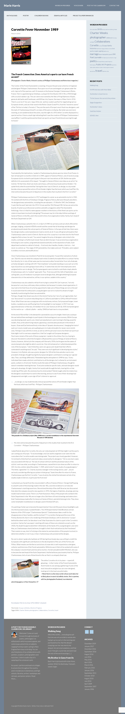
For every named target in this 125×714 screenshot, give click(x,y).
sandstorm (97, 67)
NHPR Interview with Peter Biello (100, 89)
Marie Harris (12, 5)
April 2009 (88, 684)
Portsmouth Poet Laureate (102, 61)
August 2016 (88, 654)
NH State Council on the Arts (108, 57)
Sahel (94, 67)
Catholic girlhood (113, 29)
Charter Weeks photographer (28, 610)
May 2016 (88, 660)
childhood (109, 38)
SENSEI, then (94, 115)
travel (56, 610)
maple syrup (106, 51)
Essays (104, 46)
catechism (107, 29)
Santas (101, 67)
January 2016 (89, 670)
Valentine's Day (105, 71)
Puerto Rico (114, 64)
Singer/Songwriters (96, 102)
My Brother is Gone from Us (99, 94)
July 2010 (87, 681)
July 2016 (87, 657)
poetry (93, 61)
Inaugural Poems (105, 48)
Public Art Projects (103, 64)
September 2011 (90, 673)
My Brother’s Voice (96, 107)
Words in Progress (36, 608)
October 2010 (89, 676)
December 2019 (90, 643)
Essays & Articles (24, 608)
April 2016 (88, 662)
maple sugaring (98, 51)
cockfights (92, 42)
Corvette (51, 610)
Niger (115, 57)
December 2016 (90, 649)
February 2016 (89, 668)
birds (100, 29)
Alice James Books (93, 29)
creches (100, 45)
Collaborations (43, 610)
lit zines (110, 48)
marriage (94, 54)
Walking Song (94, 85)
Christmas (114, 38)
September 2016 (90, 652)
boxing (103, 29)
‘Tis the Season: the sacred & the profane (102, 98)
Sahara (91, 67)
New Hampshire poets (105, 54)
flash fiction (99, 48)
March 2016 (88, 665)
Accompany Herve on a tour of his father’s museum (28, 603)
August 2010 (88, 678)
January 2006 (89, 689)
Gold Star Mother (95, 111)
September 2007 (90, 686)
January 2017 (89, 646)
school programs (106, 67)
